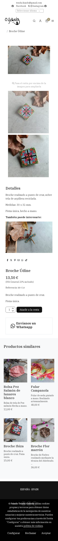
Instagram (38, 6)
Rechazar (30, 533)
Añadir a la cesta (29, 309)
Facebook (21, 6)
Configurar (13, 533)
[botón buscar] (34, 20)
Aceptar (46, 533)
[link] (12, 20)
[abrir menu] (53, 20)
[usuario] (40, 20)
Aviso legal (29, 493)
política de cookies (33, 526)
